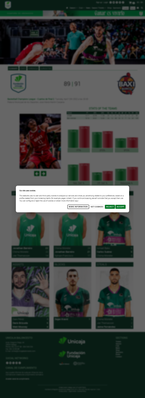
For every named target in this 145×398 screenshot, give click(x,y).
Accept (120, 207)
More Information (78, 207)
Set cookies (97, 207)
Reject (110, 207)
